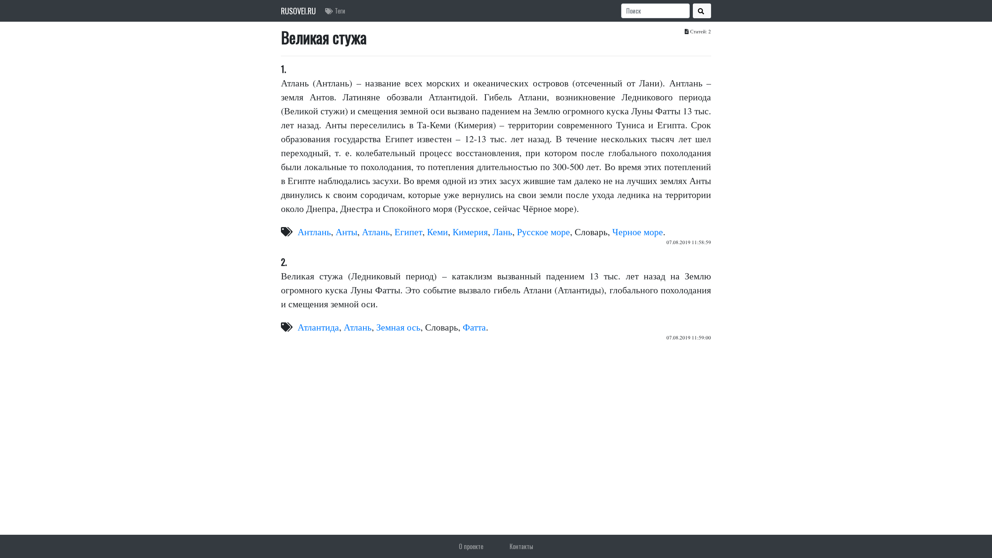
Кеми (437, 232)
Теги (340, 11)
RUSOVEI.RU (298, 11)
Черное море (637, 232)
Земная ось (398, 327)
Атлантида (318, 327)
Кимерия (470, 232)
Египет (408, 232)
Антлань (314, 232)
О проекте (471, 546)
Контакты (521, 546)
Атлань (376, 232)
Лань (502, 232)
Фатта (474, 327)
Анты (346, 232)
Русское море (543, 232)
